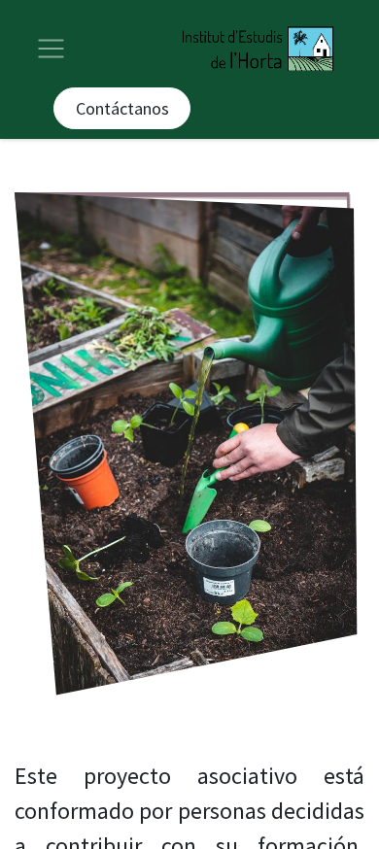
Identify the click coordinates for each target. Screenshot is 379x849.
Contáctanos (122, 108)
